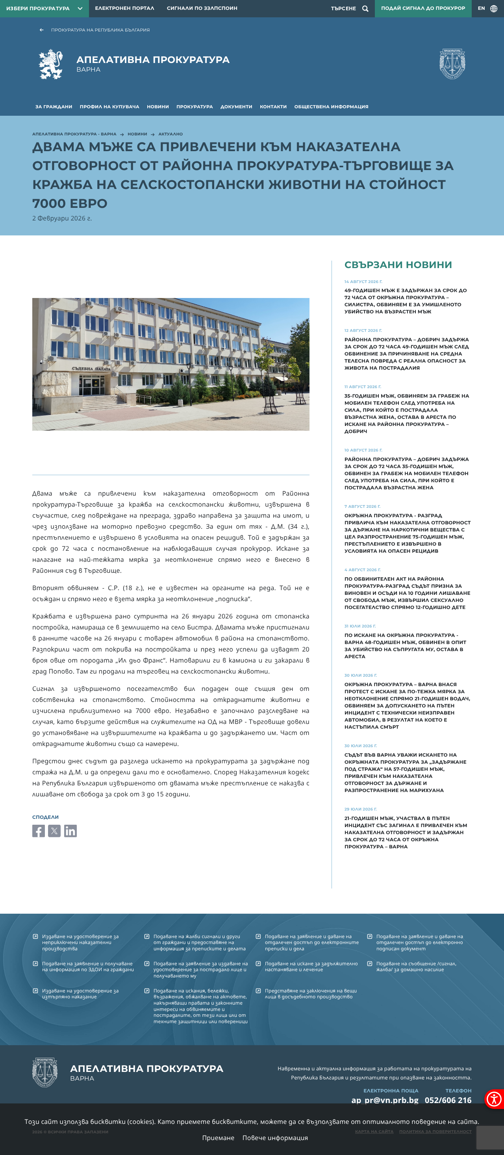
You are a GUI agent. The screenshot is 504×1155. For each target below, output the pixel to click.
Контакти (273, 106)
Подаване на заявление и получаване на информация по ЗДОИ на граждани (88, 966)
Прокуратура (194, 106)
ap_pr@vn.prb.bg (385, 1100)
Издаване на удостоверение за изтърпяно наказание (80, 993)
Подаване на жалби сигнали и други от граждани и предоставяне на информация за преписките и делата (200, 942)
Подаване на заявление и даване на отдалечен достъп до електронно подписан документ (419, 942)
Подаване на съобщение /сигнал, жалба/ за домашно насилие (416, 966)
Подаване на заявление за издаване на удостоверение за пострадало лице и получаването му (201, 969)
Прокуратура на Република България (100, 30)
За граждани (53, 106)
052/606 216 (448, 1100)
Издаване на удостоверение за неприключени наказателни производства (80, 942)
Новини (158, 106)
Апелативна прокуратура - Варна (74, 135)
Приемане (218, 1137)
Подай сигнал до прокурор (423, 8)
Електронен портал (124, 8)
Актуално (170, 135)
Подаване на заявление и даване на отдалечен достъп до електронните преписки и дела (312, 942)
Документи (236, 106)
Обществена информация (332, 106)
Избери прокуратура (38, 8)
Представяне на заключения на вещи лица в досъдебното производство (311, 993)
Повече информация (275, 1137)
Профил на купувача (109, 106)
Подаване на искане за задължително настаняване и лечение (311, 966)
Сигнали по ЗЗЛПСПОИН (202, 8)
